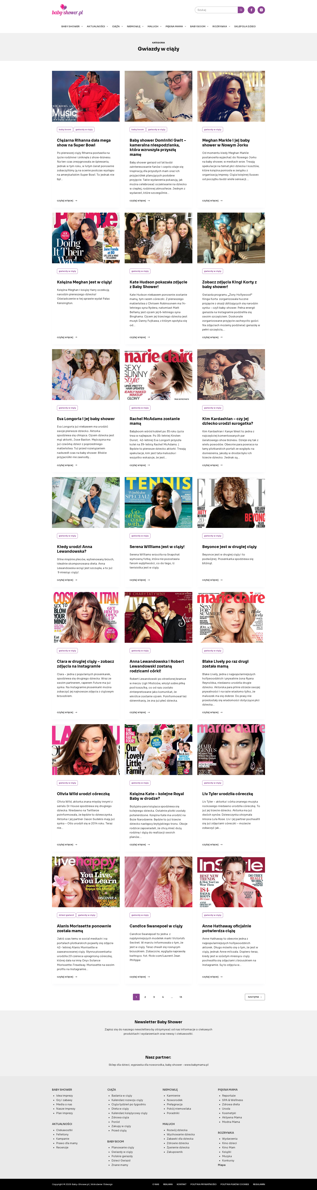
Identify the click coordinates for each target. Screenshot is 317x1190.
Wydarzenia (229, 1138)
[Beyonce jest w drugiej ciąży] (231, 502)
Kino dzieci (229, 1143)
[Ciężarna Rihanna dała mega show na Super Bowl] (86, 96)
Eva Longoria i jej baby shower (86, 419)
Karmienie (173, 1095)
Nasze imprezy (65, 1108)
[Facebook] (251, 10)
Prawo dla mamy (67, 1143)
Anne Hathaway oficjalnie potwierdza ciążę (226, 928)
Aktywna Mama (232, 1117)
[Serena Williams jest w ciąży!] (158, 502)
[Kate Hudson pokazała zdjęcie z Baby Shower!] (158, 238)
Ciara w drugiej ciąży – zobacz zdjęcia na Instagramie (85, 664)
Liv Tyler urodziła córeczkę (227, 794)
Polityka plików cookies (235, 1184)
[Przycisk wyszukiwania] (241, 10)
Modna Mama (231, 1122)
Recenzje (62, 1147)
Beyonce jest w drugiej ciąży (229, 547)
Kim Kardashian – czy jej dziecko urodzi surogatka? (227, 421)
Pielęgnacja (174, 1104)
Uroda (226, 1108)
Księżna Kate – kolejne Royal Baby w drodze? (157, 796)
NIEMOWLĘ (133, 26)
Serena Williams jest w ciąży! (157, 547)
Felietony (62, 1134)
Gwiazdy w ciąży (84, 129)
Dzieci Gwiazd (66, 915)
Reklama (168, 1184)
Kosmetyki (229, 1113)
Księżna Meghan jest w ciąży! (84, 282)
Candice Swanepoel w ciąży (156, 926)
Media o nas (64, 1104)
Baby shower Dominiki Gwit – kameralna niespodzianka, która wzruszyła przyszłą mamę (158, 147)
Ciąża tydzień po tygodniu (128, 1104)
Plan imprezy (64, 1113)
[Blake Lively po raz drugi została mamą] (231, 617)
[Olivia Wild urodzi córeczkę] (86, 749)
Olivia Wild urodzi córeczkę (83, 794)
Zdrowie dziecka (178, 1143)
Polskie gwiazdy (122, 1156)
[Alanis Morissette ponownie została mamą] (86, 882)
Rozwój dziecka (177, 1130)
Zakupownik (175, 1152)
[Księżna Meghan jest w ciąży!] (86, 238)
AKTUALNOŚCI (96, 26)
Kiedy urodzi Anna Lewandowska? (74, 549)
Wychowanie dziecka (181, 1134)
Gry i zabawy (64, 1100)
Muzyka (227, 1156)
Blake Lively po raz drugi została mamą (225, 664)
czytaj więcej (65, 201)
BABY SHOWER (70, 26)
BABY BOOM (197, 26)
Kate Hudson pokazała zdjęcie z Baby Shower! (158, 284)
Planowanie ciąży (122, 1147)
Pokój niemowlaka (179, 1108)
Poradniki (173, 1113)
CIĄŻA (116, 26)
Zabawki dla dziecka (180, 1138)
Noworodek (175, 1100)
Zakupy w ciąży (121, 1126)
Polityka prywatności (203, 1184)
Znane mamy (119, 1165)
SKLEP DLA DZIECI (245, 26)
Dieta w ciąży (120, 1108)
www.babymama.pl (196, 1065)
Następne (253, 997)
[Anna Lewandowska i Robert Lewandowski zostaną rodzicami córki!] (158, 617)
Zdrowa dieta (231, 1104)
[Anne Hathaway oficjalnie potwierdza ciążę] (231, 882)
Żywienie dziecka (178, 1147)
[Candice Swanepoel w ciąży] (158, 882)
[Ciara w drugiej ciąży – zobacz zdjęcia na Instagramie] (86, 617)
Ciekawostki (64, 1130)
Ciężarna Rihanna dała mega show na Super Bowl (84, 142)
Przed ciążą (118, 1130)
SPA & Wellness (232, 1100)
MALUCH (153, 26)
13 (180, 997)
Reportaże (229, 1095)
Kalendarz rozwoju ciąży (127, 1100)
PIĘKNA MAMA (174, 26)
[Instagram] (261, 10)
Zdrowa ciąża (120, 1117)
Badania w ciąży (121, 1095)
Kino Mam (228, 1147)
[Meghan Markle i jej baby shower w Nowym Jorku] (231, 96)
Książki (226, 1152)
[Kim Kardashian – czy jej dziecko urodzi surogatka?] (231, 374)
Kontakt (181, 1184)
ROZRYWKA (219, 26)
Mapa (222, 1165)
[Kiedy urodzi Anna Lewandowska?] (86, 502)
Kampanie (62, 1138)
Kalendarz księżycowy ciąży (129, 1113)
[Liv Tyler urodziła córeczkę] (231, 749)
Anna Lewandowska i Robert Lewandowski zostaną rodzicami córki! (157, 666)
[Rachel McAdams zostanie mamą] (158, 374)
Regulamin (259, 1184)
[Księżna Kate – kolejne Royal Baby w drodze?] (158, 749)
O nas (155, 1184)
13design (108, 1184)
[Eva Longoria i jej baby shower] (86, 374)
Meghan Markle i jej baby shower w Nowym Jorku (226, 142)
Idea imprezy (64, 1095)
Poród (115, 1122)
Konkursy (228, 1160)
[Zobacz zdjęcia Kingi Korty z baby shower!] (231, 238)
